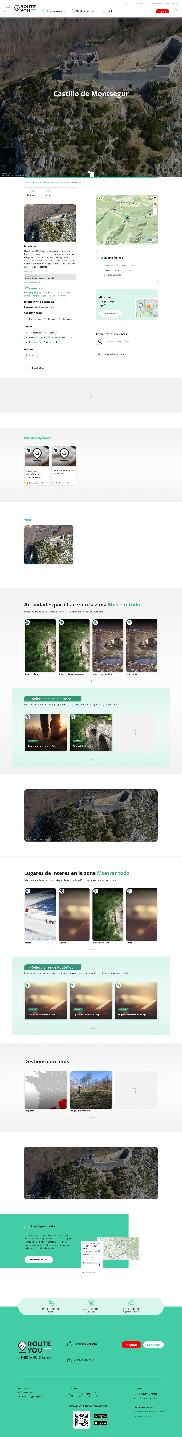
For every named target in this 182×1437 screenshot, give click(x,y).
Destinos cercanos (112, 275)
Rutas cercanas (110, 313)
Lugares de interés (30, 182)
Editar (48, 195)
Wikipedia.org (35, 276)
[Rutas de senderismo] (107, 645)
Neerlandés (62, 295)
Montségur (63, 182)
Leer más (28, 271)
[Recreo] (40, 914)
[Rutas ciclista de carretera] (74, 645)
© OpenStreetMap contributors (148, 244)
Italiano (51, 295)
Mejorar (162, 11)
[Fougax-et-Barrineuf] (91, 1090)
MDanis (8, 174)
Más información (32, 282)
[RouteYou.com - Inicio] (25, 8)
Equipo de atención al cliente (150, 1411)
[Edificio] (141, 914)
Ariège (45, 182)
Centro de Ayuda (144, 1416)
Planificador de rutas (39, 1259)
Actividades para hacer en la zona (119, 265)
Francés (35, 295)
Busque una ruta (84, 1359)
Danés (27, 295)
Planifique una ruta (85, 1343)
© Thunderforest (133, 244)
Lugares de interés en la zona (117, 270)
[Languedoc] (46, 1090)
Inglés (43, 295)
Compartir (32, 195)
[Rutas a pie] (141, 645)
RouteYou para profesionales (149, 3)
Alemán (58, 292)
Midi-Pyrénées (53, 182)
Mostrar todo (124, 604)
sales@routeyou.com (146, 1398)
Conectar (153, 1345)
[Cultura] (74, 914)
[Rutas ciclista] (40, 645)
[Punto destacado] (107, 914)
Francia (39, 182)
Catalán (67, 292)
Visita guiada (127, 3)
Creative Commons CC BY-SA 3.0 (24, 175)
